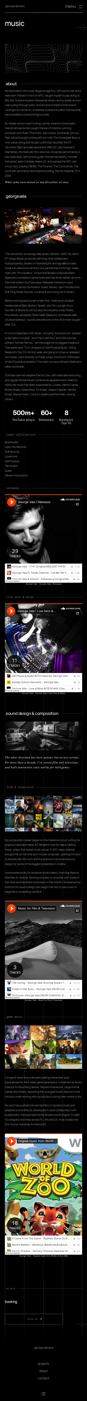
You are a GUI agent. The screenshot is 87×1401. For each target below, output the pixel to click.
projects (43, 1363)
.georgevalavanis (15, 6)
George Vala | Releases (50, 584)
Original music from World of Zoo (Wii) (50, 1256)
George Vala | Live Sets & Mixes (50, 693)
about (43, 1370)
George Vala (31, 584)
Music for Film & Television (50, 1000)
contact (43, 1378)
